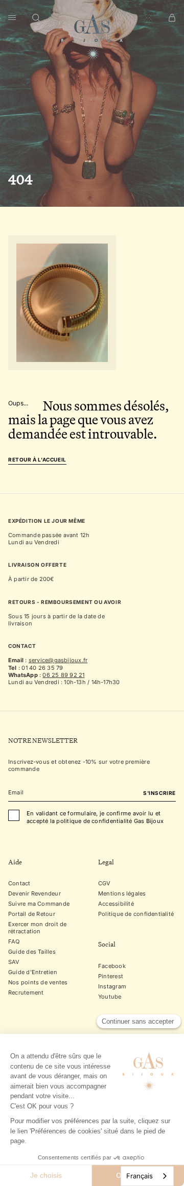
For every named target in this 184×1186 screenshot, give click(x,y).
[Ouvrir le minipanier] (172, 18)
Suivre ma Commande (39, 903)
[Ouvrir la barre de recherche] (36, 18)
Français (139, 1176)
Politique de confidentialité (136, 913)
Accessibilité (116, 903)
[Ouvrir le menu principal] (12, 18)
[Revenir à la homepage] (92, 37)
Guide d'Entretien (32, 972)
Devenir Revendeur (34, 893)
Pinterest (110, 976)
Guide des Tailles (32, 951)
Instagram (112, 986)
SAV (14, 961)
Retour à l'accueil (37, 460)
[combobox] (147, 1176)
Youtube (110, 996)
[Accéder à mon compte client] (148, 18)
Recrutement (25, 992)
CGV (104, 883)
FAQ (14, 941)
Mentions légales (122, 893)
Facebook (112, 966)
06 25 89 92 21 (63, 675)
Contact (19, 883)
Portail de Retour (31, 913)
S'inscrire (159, 792)
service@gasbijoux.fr (58, 660)
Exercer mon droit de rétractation (37, 928)
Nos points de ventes (37, 982)
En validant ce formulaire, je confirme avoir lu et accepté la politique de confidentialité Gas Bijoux (95, 817)
